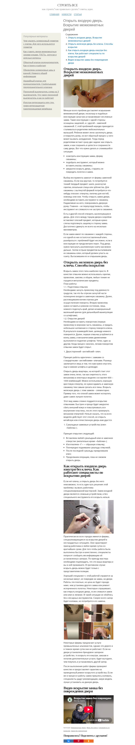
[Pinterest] (79, 741)
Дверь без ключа (92, 728)
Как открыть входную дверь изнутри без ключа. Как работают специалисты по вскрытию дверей (87, 53)
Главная (54, 14)
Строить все (67, 5)
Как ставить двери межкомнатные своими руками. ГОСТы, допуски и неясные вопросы (40, 55)
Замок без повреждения (79, 731)
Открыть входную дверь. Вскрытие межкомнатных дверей (85, 39)
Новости (66, 14)
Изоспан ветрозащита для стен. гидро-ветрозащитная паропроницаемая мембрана (38, 105)
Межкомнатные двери (78, 728)
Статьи (78, 14)
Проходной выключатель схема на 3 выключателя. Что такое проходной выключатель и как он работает (41, 95)
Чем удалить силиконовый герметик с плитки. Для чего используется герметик (40, 44)
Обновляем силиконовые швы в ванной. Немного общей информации (39, 73)
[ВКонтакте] (69, 741)
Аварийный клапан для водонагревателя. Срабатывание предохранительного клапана (39, 84)
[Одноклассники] (89, 741)
